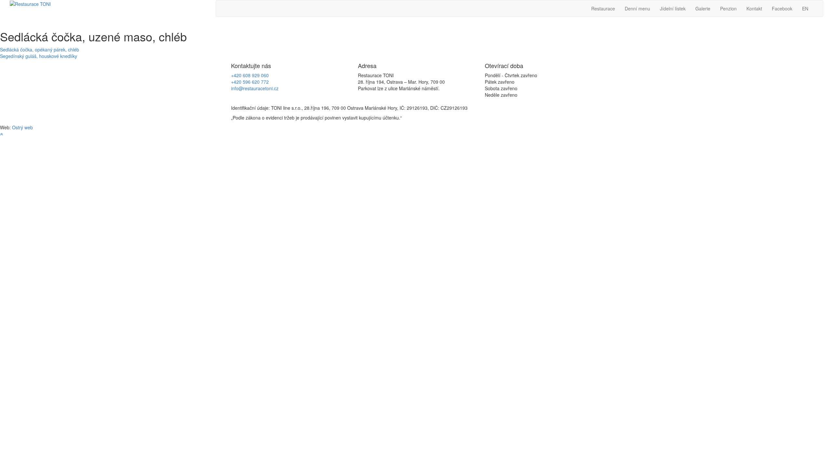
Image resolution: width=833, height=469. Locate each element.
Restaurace (603, 8)
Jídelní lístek (673, 8)
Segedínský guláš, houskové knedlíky (38, 56)
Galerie (702, 8)
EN (805, 8)
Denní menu (637, 8)
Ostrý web (22, 127)
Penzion (728, 8)
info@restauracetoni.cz (255, 88)
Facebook (782, 8)
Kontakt (754, 8)
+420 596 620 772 (250, 81)
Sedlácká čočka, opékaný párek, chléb (39, 49)
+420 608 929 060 (250, 75)
